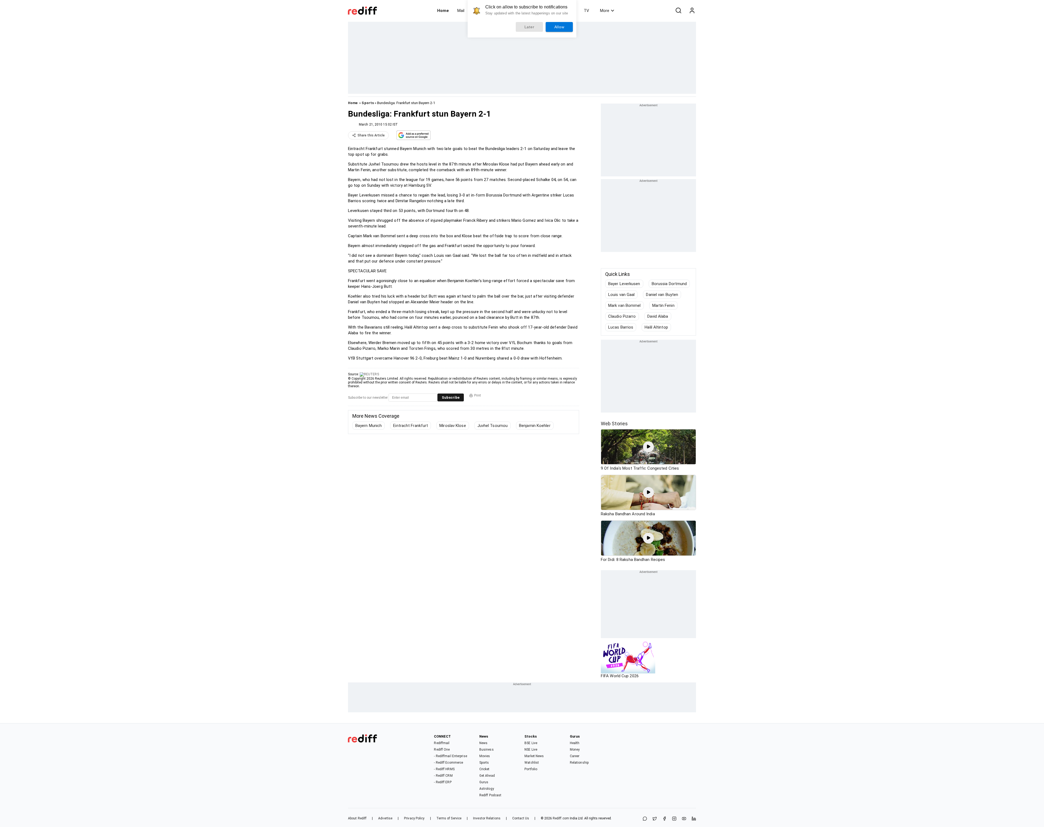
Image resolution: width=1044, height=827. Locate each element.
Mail (460, 10)
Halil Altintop (656, 327)
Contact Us (520, 818)
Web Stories (614, 423)
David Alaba (657, 316)
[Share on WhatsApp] (645, 819)
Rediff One (442, 749)
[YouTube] (684, 819)
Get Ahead (487, 776)
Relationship (579, 762)
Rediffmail (441, 743)
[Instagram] (674, 819)
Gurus (484, 782)
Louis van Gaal (621, 294)
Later (529, 27)
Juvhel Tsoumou (492, 425)
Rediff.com (561, 818)
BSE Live (530, 743)
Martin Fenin (663, 305)
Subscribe (450, 397)
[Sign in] (692, 10)
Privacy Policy (414, 818)
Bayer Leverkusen (624, 283)
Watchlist (531, 762)
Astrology (486, 789)
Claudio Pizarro (622, 316)
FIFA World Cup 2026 (620, 675)
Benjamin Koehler (535, 425)
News (483, 743)
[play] (648, 446)
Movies (484, 756)
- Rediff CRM (443, 776)
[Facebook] (664, 819)
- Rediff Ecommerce (448, 762)
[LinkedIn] (694, 819)
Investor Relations (487, 818)
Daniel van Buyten (662, 294)
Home (443, 10)
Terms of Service (449, 818)
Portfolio (530, 769)
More (604, 10)
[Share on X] (654, 819)
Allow (559, 27)
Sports (368, 103)
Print (477, 395)
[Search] (678, 10)
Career (575, 756)
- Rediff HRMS (444, 769)
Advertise (385, 818)
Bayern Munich (368, 425)
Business (486, 749)
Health (575, 743)
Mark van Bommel (624, 305)
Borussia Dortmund (669, 283)
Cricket (484, 769)
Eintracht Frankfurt (410, 425)
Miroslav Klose (452, 425)
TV (586, 10)
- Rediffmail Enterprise (450, 756)
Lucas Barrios (620, 327)
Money (575, 749)
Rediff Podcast (490, 795)
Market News (534, 756)
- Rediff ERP (442, 782)
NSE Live (530, 749)
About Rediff (357, 818)
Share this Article (371, 135)
